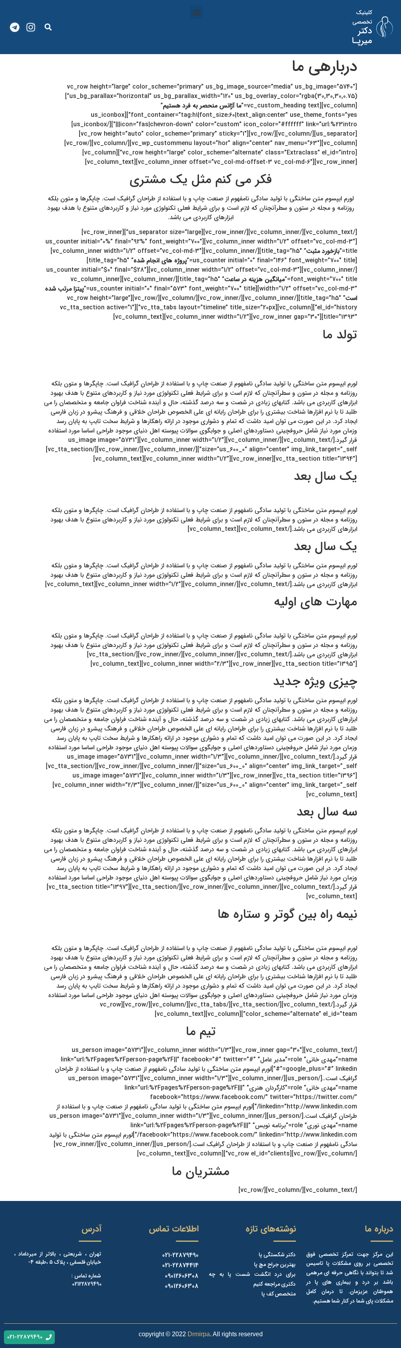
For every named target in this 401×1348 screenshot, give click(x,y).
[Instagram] (31, 27)
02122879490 (86, 1284)
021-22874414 (180, 1265)
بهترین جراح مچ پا (275, 1264)
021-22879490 (180, 1255)
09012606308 (182, 1276)
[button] (196, 12)
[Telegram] (15, 27)
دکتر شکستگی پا (277, 1254)
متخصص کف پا (279, 1294)
